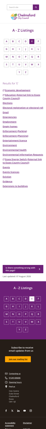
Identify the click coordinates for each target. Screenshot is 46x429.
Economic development (17, 90)
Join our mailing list (18, 359)
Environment (10, 145)
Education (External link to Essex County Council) (21, 96)
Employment (9, 121)
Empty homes (10, 126)
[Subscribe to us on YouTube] (24, 411)
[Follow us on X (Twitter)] (12, 411)
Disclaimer (27, 423)
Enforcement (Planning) (15, 135)
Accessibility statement (10, 424)
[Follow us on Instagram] (31, 411)
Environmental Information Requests (23, 154)
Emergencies (10, 117)
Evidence (7, 181)
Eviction (7, 176)
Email (6, 112)
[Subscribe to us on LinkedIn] (18, 411)
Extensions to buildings (15, 186)
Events (6, 167)
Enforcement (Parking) (15, 131)
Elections (8, 102)
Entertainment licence (15, 140)
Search (36, 7)
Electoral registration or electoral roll (23, 107)
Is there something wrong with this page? (20, 269)
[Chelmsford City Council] (23, 17)
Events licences (11, 172)
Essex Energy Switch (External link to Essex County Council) (22, 161)
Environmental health (15, 149)
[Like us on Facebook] (6, 411)
